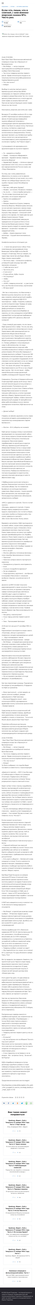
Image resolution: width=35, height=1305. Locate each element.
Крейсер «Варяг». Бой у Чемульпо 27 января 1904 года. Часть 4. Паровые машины (17, 1187)
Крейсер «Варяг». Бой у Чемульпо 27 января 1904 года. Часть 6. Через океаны (17, 1142)
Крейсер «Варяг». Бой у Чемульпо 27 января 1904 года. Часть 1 (17, 1251)
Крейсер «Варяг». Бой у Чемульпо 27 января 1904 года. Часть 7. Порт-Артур (17, 1122)
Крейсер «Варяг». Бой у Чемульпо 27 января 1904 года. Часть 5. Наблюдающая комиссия (17, 1164)
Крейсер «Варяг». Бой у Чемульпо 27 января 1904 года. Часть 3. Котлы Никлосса (17, 1208)
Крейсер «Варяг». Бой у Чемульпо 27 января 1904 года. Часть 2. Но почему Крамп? (17, 1230)
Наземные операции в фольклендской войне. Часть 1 (17, 1272)
